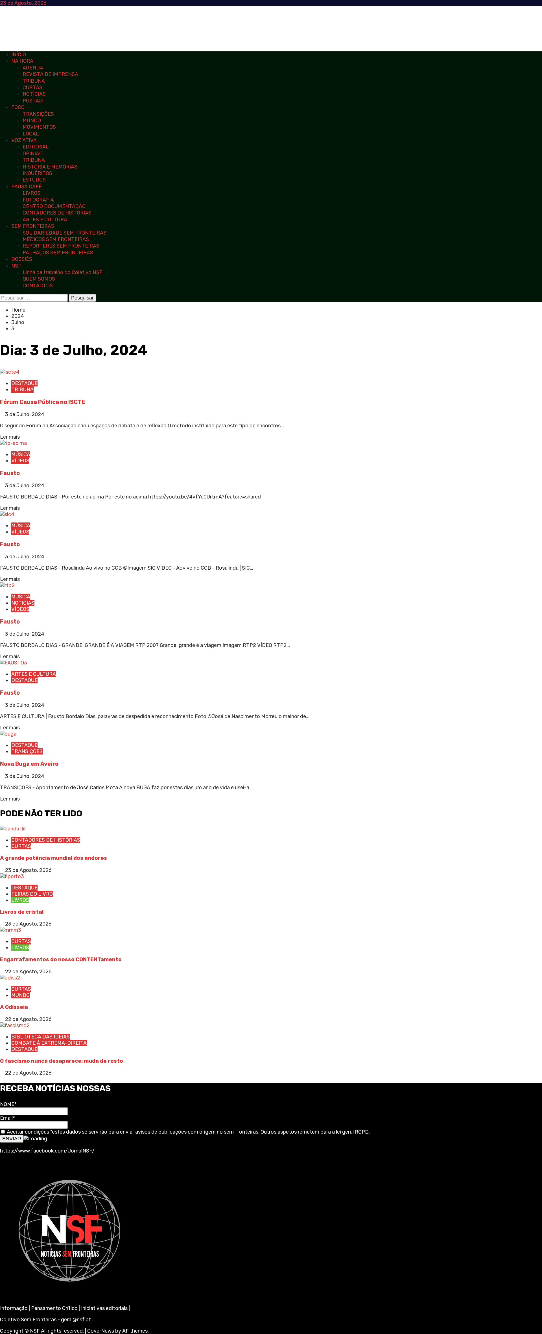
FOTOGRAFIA (38, 200)
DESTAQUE (24, 383)
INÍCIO (18, 54)
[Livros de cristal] (12, 876)
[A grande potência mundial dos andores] (12, 829)
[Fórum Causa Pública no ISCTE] (9, 372)
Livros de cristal (21, 912)
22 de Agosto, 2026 (28, 971)
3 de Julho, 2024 (24, 414)
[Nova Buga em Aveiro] (8, 734)
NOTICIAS (22, 603)
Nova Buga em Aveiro (29, 763)
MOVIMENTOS (39, 127)
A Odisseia (14, 1007)
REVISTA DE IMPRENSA (50, 74)
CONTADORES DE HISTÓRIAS (57, 213)
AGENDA (33, 68)
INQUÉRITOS (37, 173)
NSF (16, 266)
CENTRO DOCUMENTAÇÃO (54, 206)
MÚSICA (20, 454)
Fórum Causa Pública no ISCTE (42, 402)
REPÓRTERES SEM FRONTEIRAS (61, 246)
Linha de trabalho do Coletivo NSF (62, 272)
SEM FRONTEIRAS (32, 226)
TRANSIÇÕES (38, 114)
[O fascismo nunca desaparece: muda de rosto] (15, 1025)
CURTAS (32, 87)
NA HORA (22, 61)
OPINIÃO (33, 153)
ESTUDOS (34, 180)
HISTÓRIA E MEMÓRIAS (50, 167)
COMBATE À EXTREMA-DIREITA (49, 1043)
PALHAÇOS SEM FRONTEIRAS (58, 253)
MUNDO (32, 120)
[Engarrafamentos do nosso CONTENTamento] (10, 930)
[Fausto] (13, 443)
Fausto (10, 473)
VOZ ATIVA (24, 140)
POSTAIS (33, 101)
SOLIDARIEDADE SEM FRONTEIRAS (64, 233)
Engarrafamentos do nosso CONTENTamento (61, 959)
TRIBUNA (34, 81)
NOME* (8, 1104)
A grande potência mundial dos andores (53, 858)
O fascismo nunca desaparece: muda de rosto (61, 1061)
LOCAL (31, 134)
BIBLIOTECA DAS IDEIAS (40, 1037)
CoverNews (100, 1331)
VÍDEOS (20, 461)
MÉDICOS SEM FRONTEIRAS (56, 239)
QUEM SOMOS (39, 279)
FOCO (18, 107)
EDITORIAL (36, 147)
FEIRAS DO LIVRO (32, 894)
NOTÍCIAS (34, 94)
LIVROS (31, 193)
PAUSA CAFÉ (26, 186)
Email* (7, 1118)
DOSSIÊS (21, 259)
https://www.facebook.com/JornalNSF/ (47, 1151)
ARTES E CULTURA (45, 219)
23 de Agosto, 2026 (28, 870)
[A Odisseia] (10, 978)
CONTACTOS (38, 286)
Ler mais (10, 437)
